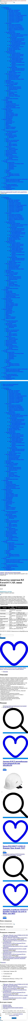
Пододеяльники (12, 166)
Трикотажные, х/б (10, 122)
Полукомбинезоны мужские (18, 42)
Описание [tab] (5, 671)
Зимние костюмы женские (17, 69)
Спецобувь (5, 99)
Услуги (4, 177)
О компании (9, 189)
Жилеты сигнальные (11, 150)
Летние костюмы (13, 37)
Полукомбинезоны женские (18, 43)
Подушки (8, 170)
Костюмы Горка (9, 81)
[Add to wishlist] (14, 666)
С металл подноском (11, 103)
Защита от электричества (12, 159)
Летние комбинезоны (14, 47)
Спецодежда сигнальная (15, 24)
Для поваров (9, 111)
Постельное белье (10, 162)
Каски (7, 138)
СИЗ (4, 129)
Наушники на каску (13, 157)
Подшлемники (9, 116)
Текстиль (5, 161)
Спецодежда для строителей (15, 20)
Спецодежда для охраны (15, 12)
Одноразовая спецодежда (12, 98)
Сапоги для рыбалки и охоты (13, 107)
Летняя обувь (12, 50)
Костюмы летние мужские (17, 38)
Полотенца (8, 172)
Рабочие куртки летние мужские (19, 34)
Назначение (8, 23)
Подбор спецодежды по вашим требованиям (17, 179)
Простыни (11, 167)
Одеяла (7, 171)
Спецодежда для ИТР (14, 21)
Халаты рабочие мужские (15, 88)
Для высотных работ (11, 151)
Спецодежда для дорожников (16, 19)
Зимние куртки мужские (17, 54)
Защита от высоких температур (16, 28)
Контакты (7, 187)
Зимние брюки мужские (17, 58)
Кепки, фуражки (10, 112)
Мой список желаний (8, 385)
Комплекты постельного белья (16, 163)
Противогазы (9, 133)
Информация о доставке (6, 591)
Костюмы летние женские (17, 40)
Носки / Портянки (13, 94)
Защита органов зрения (11, 141)
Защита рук (8, 146)
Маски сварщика (13, 144)
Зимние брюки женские (17, 59)
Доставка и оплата (10, 188)
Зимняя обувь (12, 71)
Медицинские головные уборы (16, 79)
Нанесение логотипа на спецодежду (14, 181)
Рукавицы (8, 125)
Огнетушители (12, 132)
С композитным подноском (12, 105)
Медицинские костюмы (14, 75)
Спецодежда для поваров (15, 14)
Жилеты (8, 97)
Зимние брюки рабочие (14, 56)
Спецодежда (6, 7)
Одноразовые (9, 120)
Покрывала (11, 168)
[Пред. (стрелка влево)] (0, 1020)
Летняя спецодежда (10, 32)
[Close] (0, 594)
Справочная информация (12, 185)
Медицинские (9, 110)
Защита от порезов (10, 128)
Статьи (4, 183)
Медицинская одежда (11, 73)
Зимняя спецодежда (10, 51)
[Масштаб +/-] (0, 1019)
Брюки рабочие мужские (17, 46)
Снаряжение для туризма (12, 83)
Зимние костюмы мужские (18, 68)
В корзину (3, 638)
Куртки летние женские (17, 36)
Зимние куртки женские (17, 55)
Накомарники (9, 118)
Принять (14, 1018)
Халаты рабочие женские (15, 86)
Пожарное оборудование (12, 131)
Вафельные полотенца (14, 175)
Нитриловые (9, 123)
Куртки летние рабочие (14, 33)
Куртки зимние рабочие (14, 53)
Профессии (8, 8)
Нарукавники (12, 148)
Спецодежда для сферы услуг (16, 17)
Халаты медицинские (14, 76)
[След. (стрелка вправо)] (2, 1020)
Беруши (10, 158)
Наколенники (9, 154)
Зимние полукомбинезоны (15, 60)
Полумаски (11, 137)
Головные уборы (7, 109)
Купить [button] (4, 770)
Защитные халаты (13, 89)
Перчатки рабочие (7, 119)
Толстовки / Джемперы (14, 96)
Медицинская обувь (13, 77)
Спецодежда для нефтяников (16, 16)
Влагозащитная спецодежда (15, 25)
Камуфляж (8, 80)
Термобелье (11, 93)
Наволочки (11, 164)
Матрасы (8, 176)
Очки (10, 142)
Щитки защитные (13, 145)
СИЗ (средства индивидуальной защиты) (14, 669)
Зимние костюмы (13, 67)
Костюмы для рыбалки (14, 10)
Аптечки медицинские (11, 153)
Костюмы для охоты (13, 11)
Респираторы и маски (11, 135)
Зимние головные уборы (15, 72)
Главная (2, 572)
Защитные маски (13, 136)
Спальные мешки (13, 84)
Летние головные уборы (15, 49)
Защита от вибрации (11, 127)
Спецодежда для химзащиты (16, 27)
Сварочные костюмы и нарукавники (18, 15)
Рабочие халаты (9, 85)
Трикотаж (8, 90)
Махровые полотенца (14, 174)
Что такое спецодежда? (11, 184)
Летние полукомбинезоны (15, 41)
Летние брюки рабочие (14, 45)
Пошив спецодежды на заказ (13, 180)
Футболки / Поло (13, 92)
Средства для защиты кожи (12, 140)
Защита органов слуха (11, 155)
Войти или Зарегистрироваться (10, 384)
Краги (7, 124)
